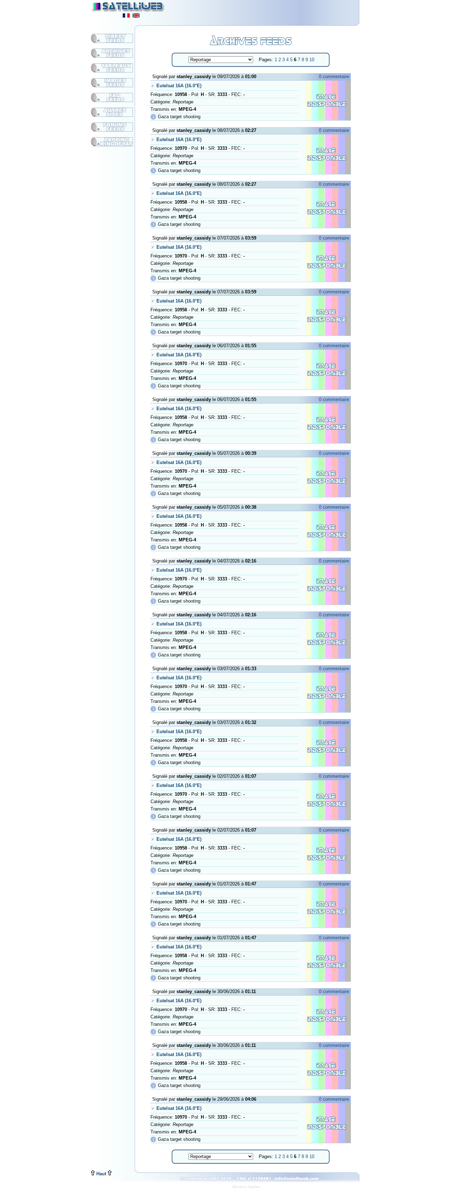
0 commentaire (334, 76)
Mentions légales (246, 1187)
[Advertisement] (273, 10)
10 (311, 59)
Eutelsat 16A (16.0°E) (178, 85)
